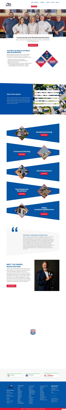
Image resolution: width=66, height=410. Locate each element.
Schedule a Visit (33, 45)
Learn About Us (11, 285)
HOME (32, 2)
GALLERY (52, 2)
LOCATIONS (42, 2)
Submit (57, 107)
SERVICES (36, 2)
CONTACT (57, 2)
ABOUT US (48, 2)
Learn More (44, 134)
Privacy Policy (53, 395)
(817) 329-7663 (9, 403)
